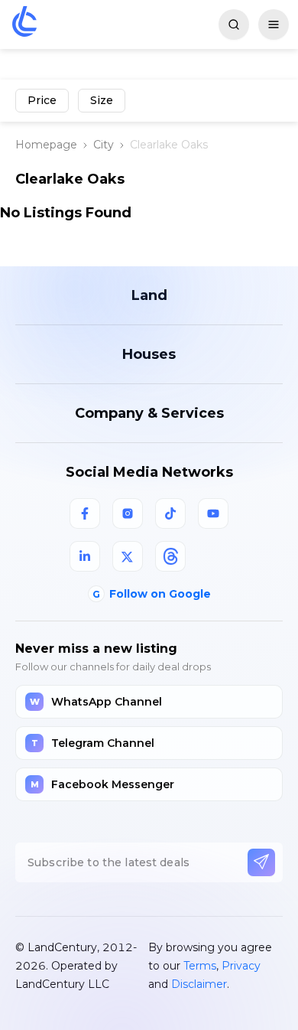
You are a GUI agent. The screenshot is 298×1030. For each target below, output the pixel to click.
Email (48, 727)
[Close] (271, 652)
